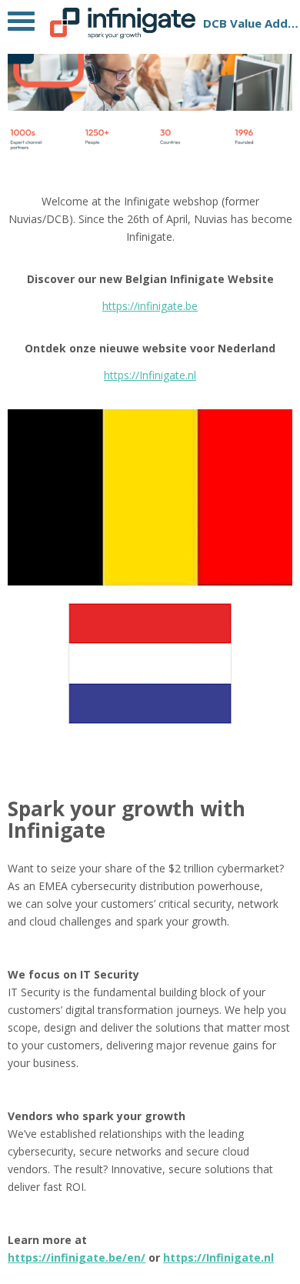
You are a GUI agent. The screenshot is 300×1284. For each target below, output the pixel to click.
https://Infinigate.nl (150, 375)
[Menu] (21, 25)
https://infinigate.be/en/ (76, 1257)
